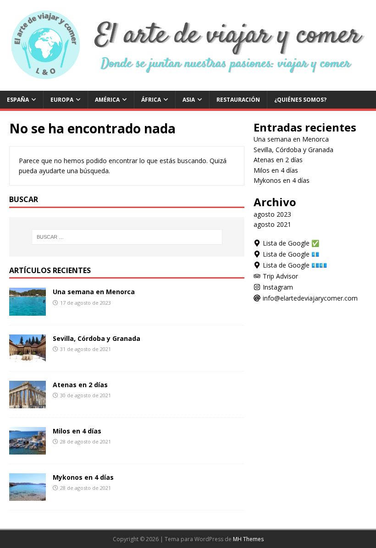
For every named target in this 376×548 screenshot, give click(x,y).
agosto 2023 (272, 214)
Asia (188, 100)
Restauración (238, 100)
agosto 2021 (272, 224)
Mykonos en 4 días (83, 477)
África (151, 100)
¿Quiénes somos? (300, 100)
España (18, 100)
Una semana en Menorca (94, 291)
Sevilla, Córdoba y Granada (96, 338)
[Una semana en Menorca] (27, 310)
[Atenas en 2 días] (27, 402)
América (107, 100)
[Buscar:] (127, 237)
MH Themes (248, 539)
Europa (61, 100)
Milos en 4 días (77, 431)
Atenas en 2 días (80, 384)
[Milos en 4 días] (27, 448)
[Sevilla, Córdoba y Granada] (27, 356)
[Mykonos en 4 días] (27, 495)
